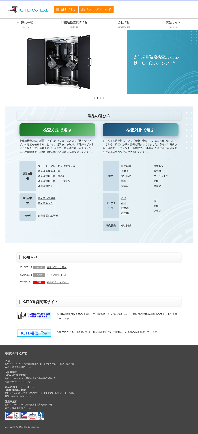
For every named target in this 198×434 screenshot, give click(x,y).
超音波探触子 (45, 186)
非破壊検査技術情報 (74, 24)
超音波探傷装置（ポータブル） (55, 181)
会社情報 (124, 24)
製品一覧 (27, 24)
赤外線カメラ (45, 203)
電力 (156, 200)
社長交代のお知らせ (58, 282)
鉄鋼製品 (159, 166)
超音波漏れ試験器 (48, 215)
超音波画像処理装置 (49, 171)
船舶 (156, 181)
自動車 (125, 171)
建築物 (157, 186)
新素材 (125, 186)
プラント (159, 210)
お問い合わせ (68, 9)
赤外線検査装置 (46, 198)
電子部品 (126, 176)
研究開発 (126, 225)
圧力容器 (126, 166)
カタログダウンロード (98, 9)
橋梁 (123, 181)
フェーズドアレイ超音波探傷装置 (56, 166)
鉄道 (123, 198)
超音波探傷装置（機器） (51, 176)
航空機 (157, 171)
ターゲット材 (161, 176)
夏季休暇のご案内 (57, 267)
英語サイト (173, 24)
